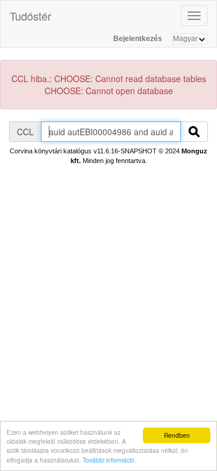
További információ (108, 459)
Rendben (177, 435)
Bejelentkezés (137, 38)
